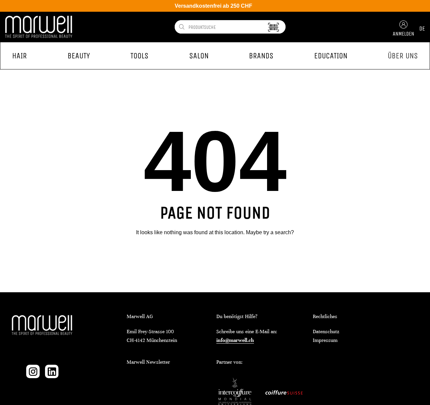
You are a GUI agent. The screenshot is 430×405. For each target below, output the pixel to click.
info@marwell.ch (235, 340)
